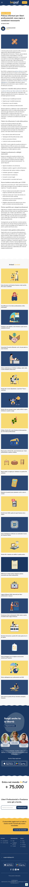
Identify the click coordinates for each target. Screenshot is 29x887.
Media (23, 842)
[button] (2, 2)
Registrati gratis (22, 807)
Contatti (14, 846)
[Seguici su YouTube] (18, 870)
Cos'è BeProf (5, 841)
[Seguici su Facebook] (11, 870)
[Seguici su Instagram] (13, 870)
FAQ (13, 841)
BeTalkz (24, 846)
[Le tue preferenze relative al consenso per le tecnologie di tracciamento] (26, 884)
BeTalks (24, 844)
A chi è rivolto (5, 842)
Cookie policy (17, 875)
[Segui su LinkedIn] (16, 870)
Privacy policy (11, 875)
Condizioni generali (15, 843)
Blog (23, 841)
